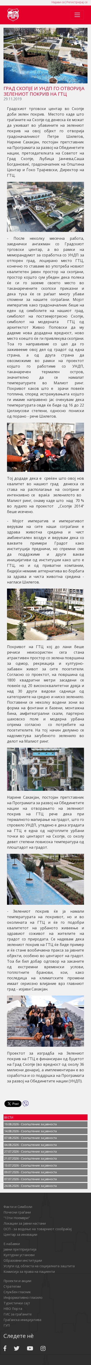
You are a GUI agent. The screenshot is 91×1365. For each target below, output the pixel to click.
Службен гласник (17, 1292)
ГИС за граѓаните (18, 1314)
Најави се (58, 2)
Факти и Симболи (18, 1206)
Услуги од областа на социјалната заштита (39, 1266)
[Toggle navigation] (77, 14)
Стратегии (12, 1286)
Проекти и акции (17, 1281)
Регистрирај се (77, 2)
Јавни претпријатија (20, 1249)
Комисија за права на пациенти (29, 1271)
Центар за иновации (20, 1234)
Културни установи (19, 1255)
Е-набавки (12, 1244)
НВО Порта (13, 1308)
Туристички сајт (17, 1303)
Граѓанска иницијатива (22, 1320)
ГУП (7, 1325)
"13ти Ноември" (17, 1218)
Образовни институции (23, 1260)
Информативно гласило (23, 1297)
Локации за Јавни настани (25, 1223)
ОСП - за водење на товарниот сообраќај (38, 1229)
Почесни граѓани (17, 1212)
